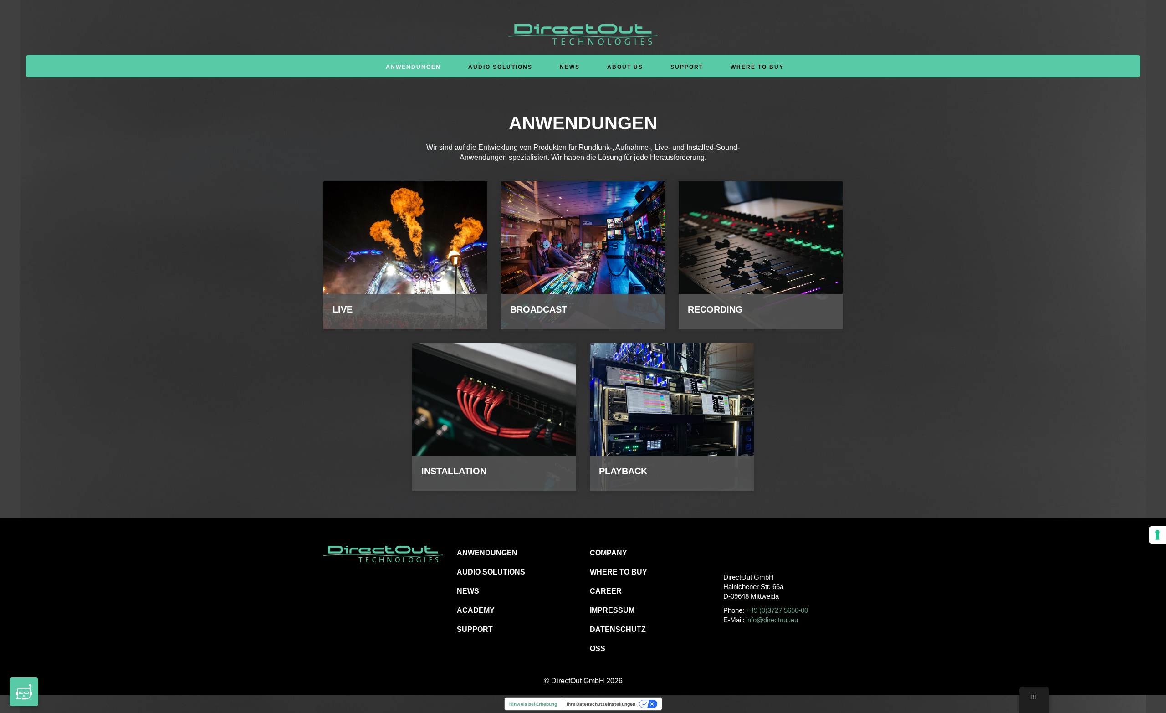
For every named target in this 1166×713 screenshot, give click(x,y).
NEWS (468, 591)
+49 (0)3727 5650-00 (777, 610)
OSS (597, 648)
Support (686, 67)
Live (342, 309)
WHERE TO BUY (757, 67)
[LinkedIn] (770, 552)
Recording (715, 309)
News (570, 67)
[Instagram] (750, 552)
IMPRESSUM (612, 610)
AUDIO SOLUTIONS (491, 572)
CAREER (606, 591)
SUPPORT (475, 629)
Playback (623, 471)
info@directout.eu (772, 620)
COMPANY (608, 553)
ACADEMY (476, 610)
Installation (453, 471)
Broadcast (538, 309)
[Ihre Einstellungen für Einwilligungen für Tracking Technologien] (1157, 535)
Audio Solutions (500, 67)
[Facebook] (729, 552)
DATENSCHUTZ (618, 629)
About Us (625, 67)
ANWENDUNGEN (487, 553)
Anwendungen (413, 67)
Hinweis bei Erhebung (533, 704)
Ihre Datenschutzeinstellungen (601, 704)
